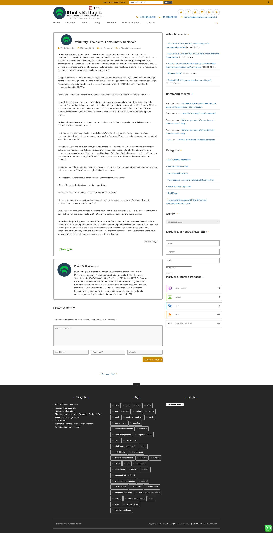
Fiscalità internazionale (131, 48)
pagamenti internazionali (125, 475)
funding (156, 458)
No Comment (106, 48)
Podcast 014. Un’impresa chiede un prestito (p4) (189, 80)
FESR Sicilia (120, 452)
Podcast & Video (131, 22)
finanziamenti (137, 452)
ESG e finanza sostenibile (179, 160)
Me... (170, 140)
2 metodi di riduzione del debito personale (196, 140)
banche (151, 411)
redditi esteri (153, 487)
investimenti (120, 469)
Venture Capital (132, 504)
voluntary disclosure (123, 510)
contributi (143, 429)
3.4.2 (127, 405)
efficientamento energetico (125, 446)
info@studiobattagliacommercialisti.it (200, 17)
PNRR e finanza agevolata (179, 186)
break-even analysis (134, 417)
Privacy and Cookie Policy (68, 524)
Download (111, 22)
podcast (144, 481)
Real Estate (173, 193)
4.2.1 (149, 405)
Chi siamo (70, 22)
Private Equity (120, 487)
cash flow (136, 423)
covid (117, 440)
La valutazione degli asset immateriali (198, 113)
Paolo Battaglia (67, 48)
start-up (118, 498)
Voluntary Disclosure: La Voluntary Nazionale (105, 42)
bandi (117, 417)
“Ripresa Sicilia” (175, 73)
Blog (97, 22)
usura (117, 504)
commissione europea (124, 429)
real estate (137, 487)
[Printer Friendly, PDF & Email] (66, 249)
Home (56, 22)
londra (146, 469)
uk (152, 498)
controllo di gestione (123, 434)
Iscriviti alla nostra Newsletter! (114, 2)
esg (144, 446)
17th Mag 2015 (87, 48)
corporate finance (145, 434)
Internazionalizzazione (178, 173)
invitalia (134, 469)
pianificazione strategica (125, 481)
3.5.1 (138, 405)
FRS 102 (143, 458)
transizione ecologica (136, 498)
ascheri (138, 411)
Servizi (85, 22)
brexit (151, 417)
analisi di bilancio (122, 411)
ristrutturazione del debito (149, 493)
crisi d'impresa (131, 440)
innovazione (140, 464)
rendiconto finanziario (123, 493)
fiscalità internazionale (124, 458)
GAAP (117, 464)
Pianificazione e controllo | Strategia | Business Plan (191, 180)
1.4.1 (117, 405)
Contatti (150, 22)
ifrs (128, 464)
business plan (120, 423)
